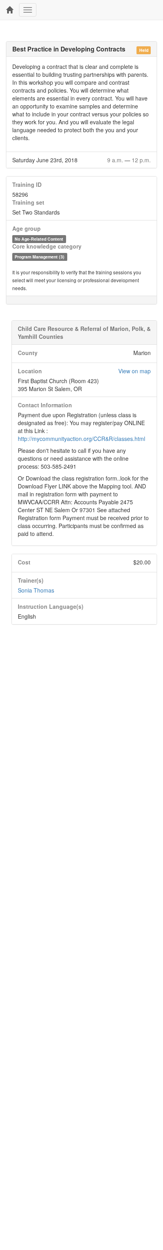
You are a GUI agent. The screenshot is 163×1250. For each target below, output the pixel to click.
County (28, 353)
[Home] (9, 10)
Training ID (27, 184)
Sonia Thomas (36, 590)
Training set (28, 202)
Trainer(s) (31, 580)
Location (30, 371)
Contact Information (45, 405)
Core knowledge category (47, 246)
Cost (24, 562)
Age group (26, 228)
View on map (134, 371)
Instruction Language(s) (50, 606)
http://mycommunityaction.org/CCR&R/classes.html (81, 439)
